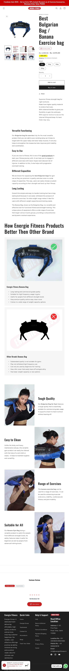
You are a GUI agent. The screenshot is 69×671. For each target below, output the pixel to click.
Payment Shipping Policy (40, 635)
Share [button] (43, 94)
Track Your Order (25, 643)
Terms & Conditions (41, 629)
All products (23, 635)
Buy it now (51, 87)
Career (37, 648)
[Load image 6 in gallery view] (15, 56)
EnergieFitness (12, 670)
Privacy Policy (39, 644)
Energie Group (24, 623)
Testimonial (23, 627)
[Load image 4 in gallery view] (31, 49)
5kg (42, 64)
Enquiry (37, 640)
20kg (42, 68)
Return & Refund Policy (40, 624)
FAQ (36, 619)
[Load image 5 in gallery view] (7, 56)
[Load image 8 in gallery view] (31, 56)
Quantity (41, 72)
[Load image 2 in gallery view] (15, 49)
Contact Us (23, 631)
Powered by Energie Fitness (24, 670)
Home (22, 619)
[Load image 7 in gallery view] (23, 56)
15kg (57, 64)
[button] (4, 8)
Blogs (21, 639)
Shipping (41, 58)
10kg (49, 64)
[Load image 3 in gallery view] (23, 49)
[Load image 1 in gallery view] (7, 49)
